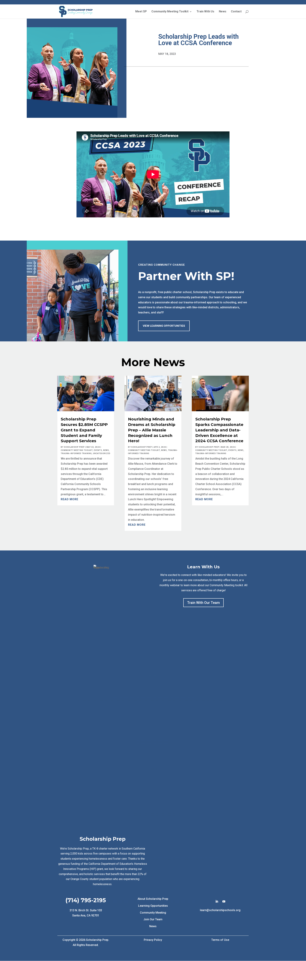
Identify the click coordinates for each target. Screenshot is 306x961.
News (222, 11)
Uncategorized (101, 453)
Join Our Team (152, 919)
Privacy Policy (153, 940)
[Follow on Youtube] (224, 901)
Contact (236, 11)
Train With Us (205, 11)
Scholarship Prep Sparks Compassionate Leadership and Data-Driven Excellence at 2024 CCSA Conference (219, 430)
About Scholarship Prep (153, 899)
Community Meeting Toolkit (169, 11)
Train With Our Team (203, 603)
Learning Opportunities (153, 905)
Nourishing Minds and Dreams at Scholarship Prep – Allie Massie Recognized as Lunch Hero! (151, 430)
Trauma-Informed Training (76, 453)
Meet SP (141, 11)
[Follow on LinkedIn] (217, 901)
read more (69, 499)
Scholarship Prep (74, 447)
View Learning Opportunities (164, 325)
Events (98, 450)
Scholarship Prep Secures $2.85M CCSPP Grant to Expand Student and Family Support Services (84, 430)
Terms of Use (220, 940)
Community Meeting (153, 912)
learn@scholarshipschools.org (220, 910)
